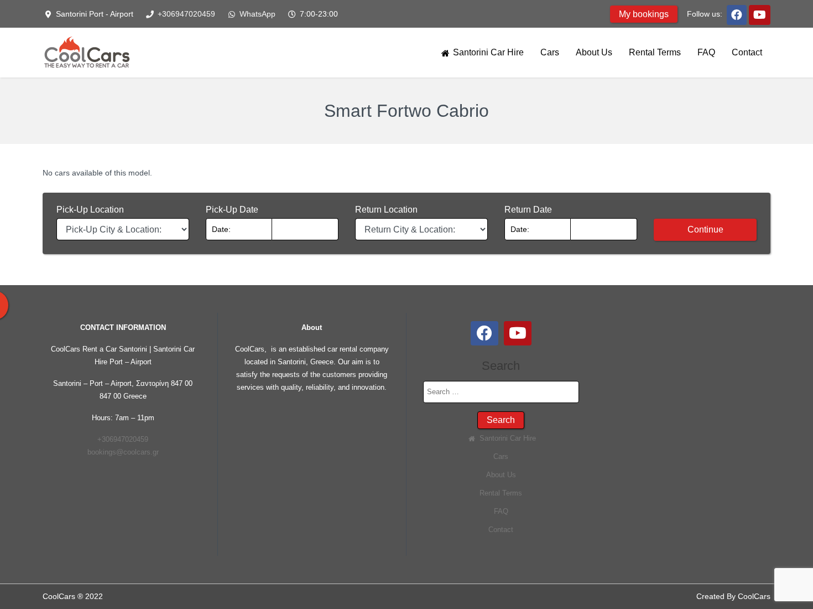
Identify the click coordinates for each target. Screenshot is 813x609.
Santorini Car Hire (487, 52)
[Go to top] (795, 591)
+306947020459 (185, 13)
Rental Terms (655, 52)
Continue (705, 229)
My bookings (644, 14)
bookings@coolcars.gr (123, 452)
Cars (549, 52)
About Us (594, 52)
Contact (747, 52)
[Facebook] (737, 14)
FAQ (706, 52)
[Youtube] (759, 14)
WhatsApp (256, 13)
